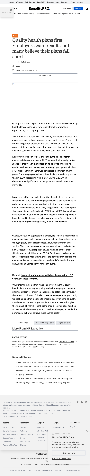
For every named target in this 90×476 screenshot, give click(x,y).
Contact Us (41, 440)
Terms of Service (47, 470)
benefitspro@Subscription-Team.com (18, 416)
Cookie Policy (58, 427)
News (15, 36)
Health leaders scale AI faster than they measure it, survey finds (45, 362)
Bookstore (64, 2)
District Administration (43, 464)
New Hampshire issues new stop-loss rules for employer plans (44, 378)
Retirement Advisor (10, 434)
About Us (40, 427)
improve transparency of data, (39, 221)
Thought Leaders (77, 2)
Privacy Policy (59, 470)
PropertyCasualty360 (26, 458)
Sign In (73, 427)
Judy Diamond (30, 2)
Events (22, 438)
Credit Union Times (47, 460)
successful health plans (33, 150)
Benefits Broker (9, 427)
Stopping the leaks (24, 374)
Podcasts (11, 2)
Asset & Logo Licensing (42, 435)
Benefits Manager (10, 431)
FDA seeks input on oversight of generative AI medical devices (44, 370)
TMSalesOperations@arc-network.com (52, 344)
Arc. (24, 470)
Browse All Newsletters (61, 459)
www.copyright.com (66, 341)
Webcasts (19, 2)
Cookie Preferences (73, 470)
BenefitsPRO (38, 458)
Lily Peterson (25, 62)
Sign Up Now (69, 453)
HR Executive (26, 464)
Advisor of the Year (10, 445)
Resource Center (53, 2)
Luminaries (7, 441)
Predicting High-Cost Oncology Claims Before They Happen (43, 382)
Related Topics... (25, 323)
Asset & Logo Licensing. (34, 347)
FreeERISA (41, 2)
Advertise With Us (44, 431)
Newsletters (66, 8)
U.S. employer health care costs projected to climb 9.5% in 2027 (45, 366)
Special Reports (9, 438)
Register (78, 8)
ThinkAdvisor (14, 458)
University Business (62, 464)
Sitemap (23, 445)
